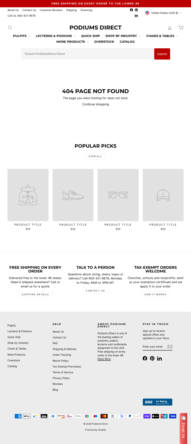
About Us (13, 10)
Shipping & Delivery (64, 348)
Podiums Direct (95, 27)
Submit (162, 54)
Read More (104, 358)
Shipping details (35, 294)
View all (95, 156)
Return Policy (61, 360)
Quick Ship (90, 36)
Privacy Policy (61, 378)
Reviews (58, 383)
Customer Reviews (51, 10)
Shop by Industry (122, 36)
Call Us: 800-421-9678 (21, 15)
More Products (71, 41)
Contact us (95, 290)
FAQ (55, 343)
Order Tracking (62, 354)
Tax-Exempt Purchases (67, 366)
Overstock (104, 41)
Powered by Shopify (95, 429)
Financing (86, 10)
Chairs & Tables (160, 36)
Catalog (127, 41)
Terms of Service (63, 372)
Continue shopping (95, 104)
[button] (183, 428)
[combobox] (87, 54)
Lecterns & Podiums (54, 36)
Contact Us (29, 10)
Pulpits (20, 36)
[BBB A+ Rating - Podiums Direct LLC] (158, 402)
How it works (156, 294)
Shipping (71, 10)
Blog (55, 389)
